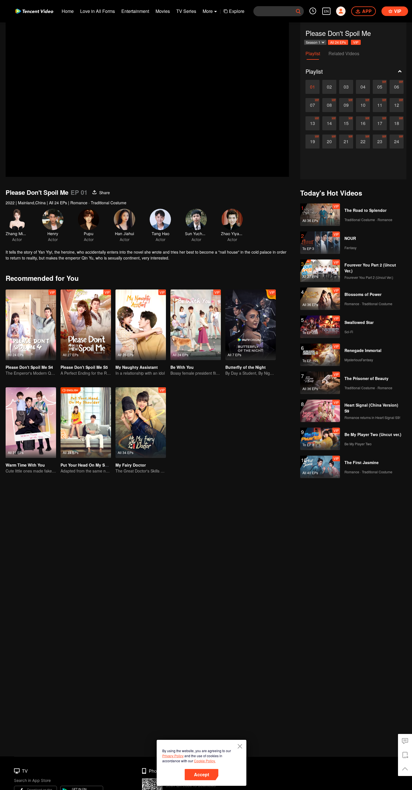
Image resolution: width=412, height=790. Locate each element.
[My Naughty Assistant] (140, 324)
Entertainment (135, 11)
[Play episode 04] (363, 87)
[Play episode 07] (312, 105)
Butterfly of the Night (245, 367)
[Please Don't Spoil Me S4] (31, 324)
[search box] (298, 11)
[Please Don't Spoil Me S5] (86, 324)
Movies (163, 11)
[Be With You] (195, 324)
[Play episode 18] (397, 123)
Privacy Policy (173, 755)
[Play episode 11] (380, 105)
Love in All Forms (97, 11)
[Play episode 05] (380, 87)
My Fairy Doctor (130, 465)
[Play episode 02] (329, 87)
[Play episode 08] (329, 105)
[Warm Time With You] (31, 422)
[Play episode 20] (329, 142)
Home (68, 11)
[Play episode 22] (363, 142)
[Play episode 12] (397, 105)
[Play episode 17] (380, 123)
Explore (236, 11)
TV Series (186, 11)
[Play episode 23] (380, 142)
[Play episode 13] (312, 123)
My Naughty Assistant (136, 367)
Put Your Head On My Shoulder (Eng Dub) (100, 465)
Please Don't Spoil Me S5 (84, 367)
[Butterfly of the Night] (250, 324)
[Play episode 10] (363, 105)
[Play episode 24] (397, 142)
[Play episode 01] (312, 87)
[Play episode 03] (346, 87)
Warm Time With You (25, 465)
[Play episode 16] (363, 123)
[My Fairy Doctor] (140, 422)
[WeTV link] (34, 11)
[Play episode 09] (346, 105)
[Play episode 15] (346, 123)
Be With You (182, 367)
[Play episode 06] (397, 87)
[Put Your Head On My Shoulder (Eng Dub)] (86, 422)
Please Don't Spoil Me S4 (29, 367)
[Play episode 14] (329, 123)
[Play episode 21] (346, 142)
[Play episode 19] (312, 142)
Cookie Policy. (205, 760)
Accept (201, 774)
